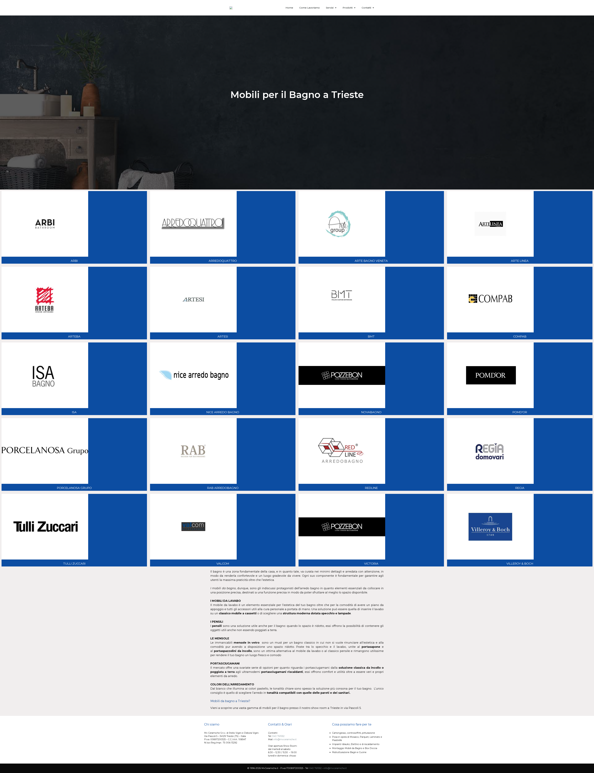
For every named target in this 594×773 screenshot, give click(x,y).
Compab (519, 336)
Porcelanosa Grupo (74, 488)
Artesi (222, 336)
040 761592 (278, 736)
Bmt (371, 336)
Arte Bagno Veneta (371, 261)
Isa (74, 412)
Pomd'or (519, 412)
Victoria (371, 563)
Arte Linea (520, 261)
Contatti (366, 7)
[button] (382, 8)
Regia (519, 488)
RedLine (371, 488)
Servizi (330, 7)
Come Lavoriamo (309, 7)
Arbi (74, 261)
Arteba (74, 336)
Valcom (222, 563)
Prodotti (348, 7)
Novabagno (371, 412)
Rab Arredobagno (223, 488)
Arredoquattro (223, 261)
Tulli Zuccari (74, 563)
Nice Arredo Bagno (222, 412)
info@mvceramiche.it (285, 739)
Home (289, 7)
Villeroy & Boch (519, 563)
